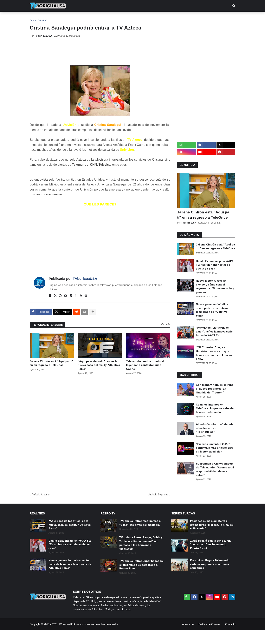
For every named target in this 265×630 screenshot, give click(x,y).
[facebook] (50, 296)
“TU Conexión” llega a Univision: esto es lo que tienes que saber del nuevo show (214, 353)
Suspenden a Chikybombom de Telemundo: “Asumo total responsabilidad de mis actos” (215, 469)
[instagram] (60, 296)
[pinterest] (71, 296)
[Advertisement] (100, 51)
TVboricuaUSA (85, 279)
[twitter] (55, 296)
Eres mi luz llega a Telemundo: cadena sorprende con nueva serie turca (210, 564)
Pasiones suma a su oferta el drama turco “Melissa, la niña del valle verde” (212, 524)
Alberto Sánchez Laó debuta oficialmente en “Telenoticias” (215, 428)
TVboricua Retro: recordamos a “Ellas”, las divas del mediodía (140, 522)
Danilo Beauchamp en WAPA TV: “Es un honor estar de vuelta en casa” (214, 264)
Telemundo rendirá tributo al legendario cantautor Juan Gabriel (145, 365)
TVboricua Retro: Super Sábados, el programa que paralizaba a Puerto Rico (141, 564)
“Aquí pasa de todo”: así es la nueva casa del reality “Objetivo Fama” (99, 365)
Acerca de (188, 624)
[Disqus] (100, 432)
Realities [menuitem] (92, 17)
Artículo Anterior (41, 494)
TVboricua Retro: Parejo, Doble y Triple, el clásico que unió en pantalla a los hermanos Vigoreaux (141, 543)
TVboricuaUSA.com (70, 624)
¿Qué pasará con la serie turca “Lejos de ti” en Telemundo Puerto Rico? (210, 544)
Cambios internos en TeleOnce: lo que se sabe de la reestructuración (215, 408)
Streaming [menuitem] (130, 17)
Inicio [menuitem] (37, 17)
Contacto (230, 624)
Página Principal (38, 20)
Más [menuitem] (185, 17)
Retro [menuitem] (171, 17)
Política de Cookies (209, 624)
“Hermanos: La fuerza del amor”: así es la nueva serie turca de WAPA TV (214, 331)
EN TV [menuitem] (72, 17)
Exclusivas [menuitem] (152, 17)
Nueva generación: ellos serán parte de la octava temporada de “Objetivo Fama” (212, 310)
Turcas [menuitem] (110, 17)
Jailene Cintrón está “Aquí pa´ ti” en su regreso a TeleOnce (52, 363)
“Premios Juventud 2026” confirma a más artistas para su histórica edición (214, 447)
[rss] (81, 296)
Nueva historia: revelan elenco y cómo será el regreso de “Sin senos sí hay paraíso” (215, 286)
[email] (86, 296)
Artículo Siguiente (158, 494)
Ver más (165, 324)
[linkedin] (76, 296)
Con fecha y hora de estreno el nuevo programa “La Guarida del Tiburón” (215, 388)
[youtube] (65, 296)
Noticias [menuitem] (53, 17)
